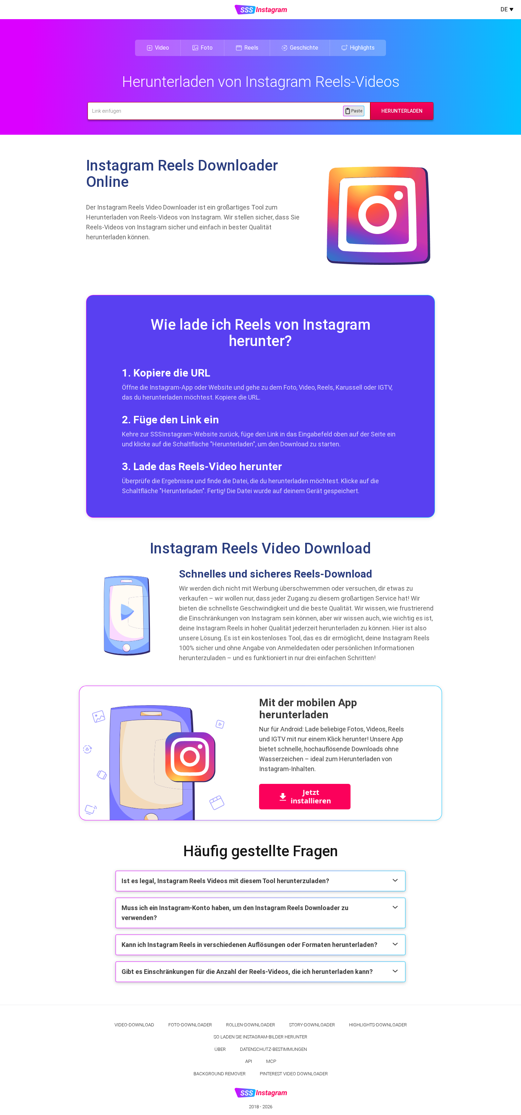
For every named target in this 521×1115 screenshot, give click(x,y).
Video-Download (134, 1024)
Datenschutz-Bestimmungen (273, 1049)
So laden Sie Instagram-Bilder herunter (260, 1036)
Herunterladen (401, 111)
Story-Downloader (312, 1024)
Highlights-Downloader (378, 1024)
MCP (271, 1061)
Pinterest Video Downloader (294, 1073)
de (504, 9)
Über (220, 1049)
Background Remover (220, 1073)
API (248, 1061)
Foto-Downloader (190, 1024)
